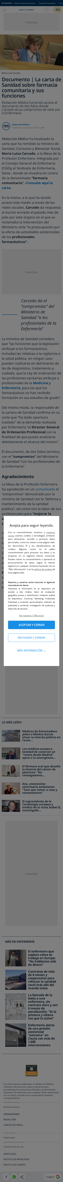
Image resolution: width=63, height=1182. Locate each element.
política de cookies (43, 569)
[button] (31, 615)
